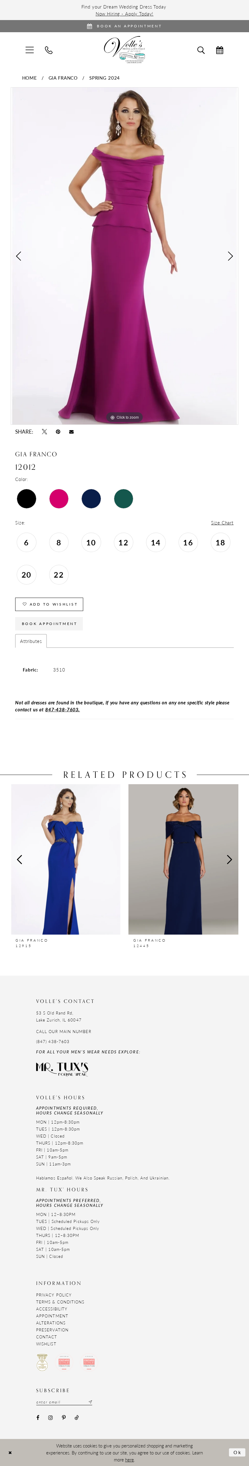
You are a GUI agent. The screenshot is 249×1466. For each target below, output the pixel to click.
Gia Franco (63, 77)
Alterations (51, 1323)
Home (29, 77)
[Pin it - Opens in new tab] (58, 431)
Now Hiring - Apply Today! (125, 13)
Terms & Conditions (60, 1302)
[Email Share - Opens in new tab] (71, 431)
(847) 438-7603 (53, 1041)
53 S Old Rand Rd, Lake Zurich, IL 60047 (59, 1016)
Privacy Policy (54, 1295)
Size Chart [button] (222, 522)
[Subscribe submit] (89, 1402)
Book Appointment (49, 623)
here (129, 1459)
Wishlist (46, 1344)
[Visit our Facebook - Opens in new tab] (37, 1417)
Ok (238, 1452)
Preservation (52, 1330)
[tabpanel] (124, 256)
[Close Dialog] (10, 1452)
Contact (46, 1337)
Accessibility (51, 1309)
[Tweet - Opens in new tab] (44, 431)
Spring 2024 (104, 77)
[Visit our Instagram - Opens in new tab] (50, 1417)
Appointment (52, 1316)
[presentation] (66, 859)
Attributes (31, 641)
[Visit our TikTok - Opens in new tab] (76, 1417)
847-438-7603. (62, 709)
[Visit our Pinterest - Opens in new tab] (64, 1417)
